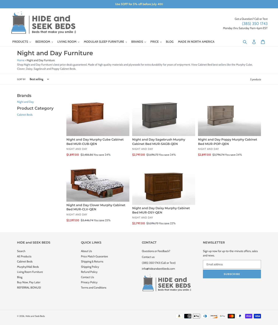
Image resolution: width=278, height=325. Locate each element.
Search (21, 251)
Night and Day (25, 102)
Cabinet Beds (25, 114)
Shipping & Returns (92, 261)
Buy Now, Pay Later (28, 282)
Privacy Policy (89, 282)
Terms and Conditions (93, 287)
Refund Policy (89, 272)
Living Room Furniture (30, 272)
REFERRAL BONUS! (29, 287)
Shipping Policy (90, 267)
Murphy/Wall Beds (28, 267)
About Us (86, 251)
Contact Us (87, 277)
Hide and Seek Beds (35, 316)
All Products (24, 256)
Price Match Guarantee (94, 256)
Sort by (21, 79)
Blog (19, 277)
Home (21, 60)
